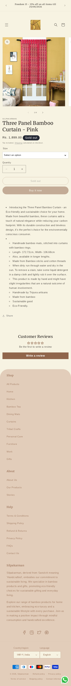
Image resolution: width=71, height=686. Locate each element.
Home (10, 391)
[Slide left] (28, 112)
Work (9, 451)
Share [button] (9, 315)
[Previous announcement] (6, 5)
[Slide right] (42, 112)
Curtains (11, 421)
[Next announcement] (65, 5)
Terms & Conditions (18, 515)
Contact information (55, 679)
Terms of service (18, 679)
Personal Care (15, 436)
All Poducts (13, 384)
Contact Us (13, 553)
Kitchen (11, 399)
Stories (11, 495)
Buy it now (35, 190)
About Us (12, 480)
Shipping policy (36, 679)
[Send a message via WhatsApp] (64, 679)
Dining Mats (13, 414)
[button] (6, 25)
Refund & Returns (17, 531)
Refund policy (39, 674)
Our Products (14, 487)
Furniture (12, 444)
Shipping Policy (15, 523)
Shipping (18, 143)
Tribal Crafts (14, 429)
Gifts (9, 459)
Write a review (35, 355)
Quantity (6, 162)
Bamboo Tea (14, 406)
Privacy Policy (14, 538)
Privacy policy (54, 674)
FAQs (10, 545)
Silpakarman (23, 674)
